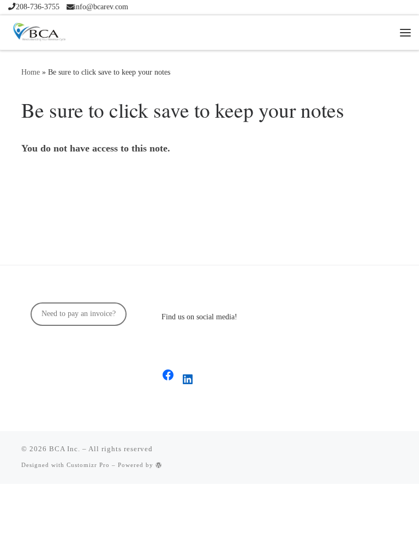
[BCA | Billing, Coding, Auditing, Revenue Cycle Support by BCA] (39, 30)
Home (30, 72)
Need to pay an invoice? (78, 314)
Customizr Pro (88, 465)
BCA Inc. (64, 449)
